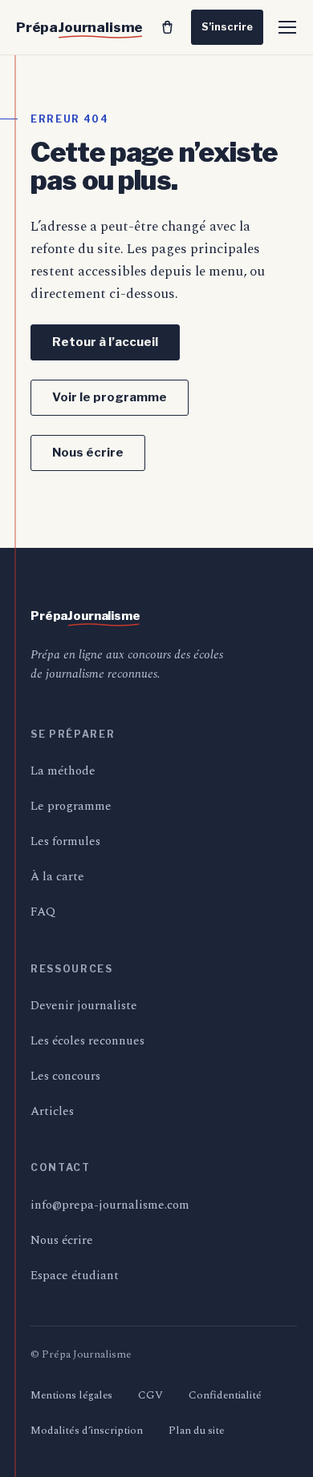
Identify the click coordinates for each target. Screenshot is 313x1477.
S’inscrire (227, 27)
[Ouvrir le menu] (287, 27)
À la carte (57, 876)
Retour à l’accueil (105, 342)
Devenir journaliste (83, 1005)
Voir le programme (109, 397)
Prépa (79, 27)
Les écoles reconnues (87, 1041)
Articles (52, 1111)
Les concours (65, 1076)
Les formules (65, 841)
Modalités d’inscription (86, 1431)
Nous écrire (88, 452)
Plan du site (196, 1431)
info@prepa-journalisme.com (109, 1205)
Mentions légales (71, 1395)
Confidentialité (225, 1395)
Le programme (71, 806)
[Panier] (167, 27)
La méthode (63, 771)
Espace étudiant (74, 1275)
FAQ (42, 912)
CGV (150, 1395)
